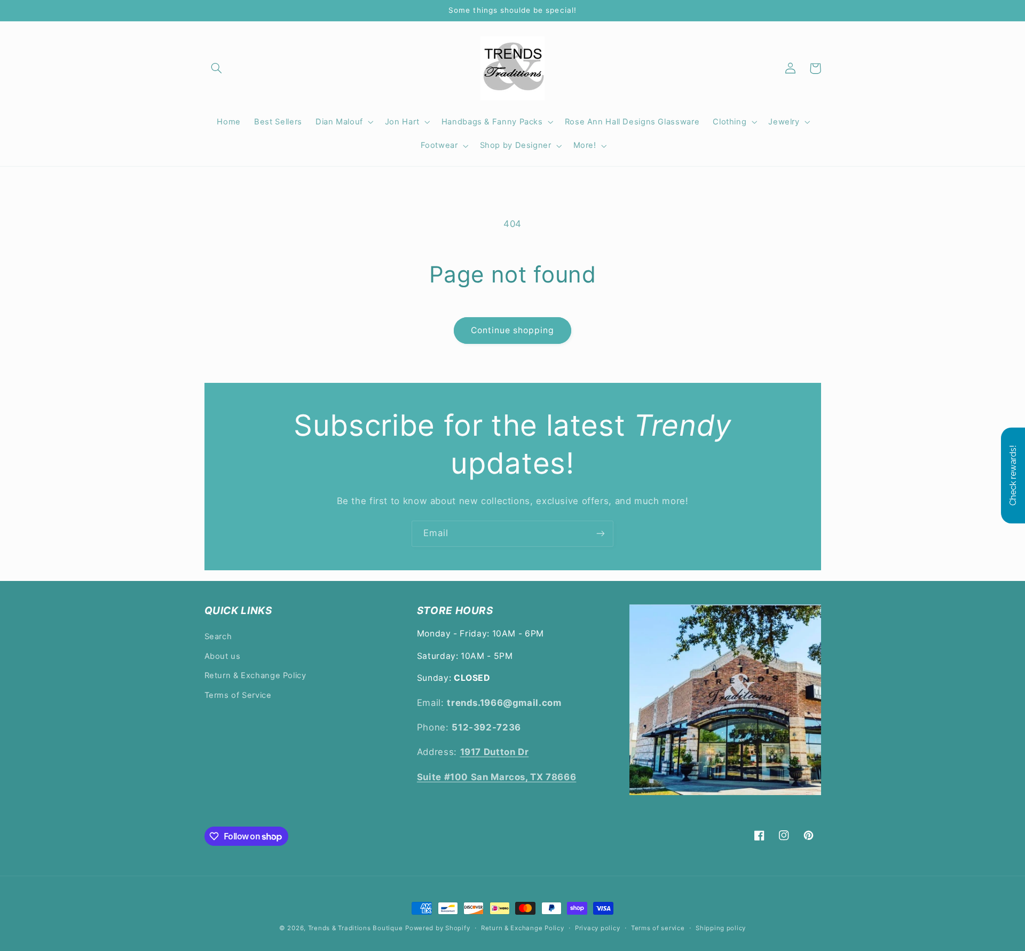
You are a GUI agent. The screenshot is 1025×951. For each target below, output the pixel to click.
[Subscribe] (600, 534)
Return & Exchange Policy (255, 675)
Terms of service (658, 928)
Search (218, 636)
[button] (216, 68)
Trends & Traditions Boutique (355, 928)
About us (222, 656)
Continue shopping (513, 330)
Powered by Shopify (437, 928)
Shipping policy (721, 928)
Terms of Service (238, 695)
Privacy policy (597, 928)
